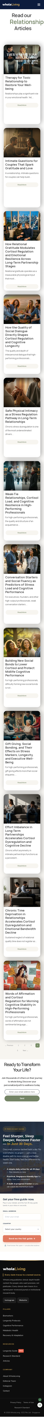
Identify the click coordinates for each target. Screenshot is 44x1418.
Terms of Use (28, 1402)
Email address (9, 1211)
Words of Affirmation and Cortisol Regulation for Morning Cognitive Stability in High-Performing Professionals (21, 1003)
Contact (6, 1391)
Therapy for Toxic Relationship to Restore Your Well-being (18, 83)
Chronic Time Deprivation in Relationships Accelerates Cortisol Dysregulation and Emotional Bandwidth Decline (20, 921)
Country (7, 1224)
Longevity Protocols (11, 1320)
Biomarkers (8, 1315)
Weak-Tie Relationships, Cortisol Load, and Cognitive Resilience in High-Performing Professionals (21, 503)
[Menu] (39, 4)
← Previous (9, 1045)
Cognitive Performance (13, 1325)
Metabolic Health (10, 1330)
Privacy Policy (15, 1402)
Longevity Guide (13, 1350)
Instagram (9, 1300)
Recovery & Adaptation (13, 1335)
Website (23, 1300)
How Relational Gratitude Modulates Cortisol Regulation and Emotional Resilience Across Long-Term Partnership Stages (21, 255)
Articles (6, 1361)
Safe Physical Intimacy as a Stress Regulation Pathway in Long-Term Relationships (21, 416)
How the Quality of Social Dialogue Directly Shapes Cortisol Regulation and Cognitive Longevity (19, 337)
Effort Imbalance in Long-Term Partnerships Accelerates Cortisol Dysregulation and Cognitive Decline (20, 836)
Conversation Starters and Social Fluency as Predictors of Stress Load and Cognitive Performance (21, 584)
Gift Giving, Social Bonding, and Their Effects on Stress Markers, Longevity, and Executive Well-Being (19, 753)
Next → (25, 1050)
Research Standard (11, 1356)
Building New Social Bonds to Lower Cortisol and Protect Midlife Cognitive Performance (20, 668)
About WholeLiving (11, 1376)
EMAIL (7, 1087)
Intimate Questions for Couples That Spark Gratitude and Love (21, 164)
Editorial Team (9, 1381)
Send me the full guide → (22, 1238)
